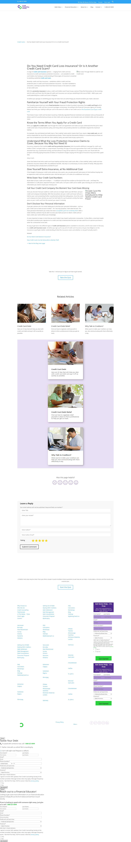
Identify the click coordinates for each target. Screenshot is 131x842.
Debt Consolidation (23, 653)
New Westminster (22, 629)
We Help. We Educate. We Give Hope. (87, 2)
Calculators (20, 666)
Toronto (45, 686)
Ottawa (45, 684)
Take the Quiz (65, 277)
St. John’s (71, 674)
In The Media (21, 614)
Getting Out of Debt (23, 645)
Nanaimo (20, 636)
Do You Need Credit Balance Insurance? (39, 237)
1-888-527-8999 (23, 1)
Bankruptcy (20, 657)
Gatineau (45, 700)
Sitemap (19, 673)
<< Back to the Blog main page (36, 243)
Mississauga (46, 688)
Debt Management (23, 651)
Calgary (19, 686)
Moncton (70, 655)
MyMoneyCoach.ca (23, 675)
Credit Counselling (22, 610)
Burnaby (19, 627)
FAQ (18, 664)
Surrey (19, 632)
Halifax (70, 668)
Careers (19, 618)
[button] (113, 2)
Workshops (20, 669)
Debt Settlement (22, 649)
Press (28, 614)
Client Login (107, 2)
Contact (98, 7)
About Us (83, 7)
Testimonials (21, 612)
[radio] (104, 649)
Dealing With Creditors (24, 647)
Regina (19, 694)
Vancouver (20, 625)
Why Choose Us (22, 606)
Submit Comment (29, 547)
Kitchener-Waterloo (48, 693)
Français (100, 2)
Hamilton (45, 690)
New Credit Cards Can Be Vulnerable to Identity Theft (43, 240)
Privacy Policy (60, 722)
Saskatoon (20, 692)
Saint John (71, 657)
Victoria (19, 634)
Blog (92, 7)
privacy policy (35, 781)
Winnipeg (20, 699)
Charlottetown (72, 663)
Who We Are (21, 608)
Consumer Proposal (23, 655)
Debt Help (58, 7)
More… (76, 724)
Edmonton (20, 684)
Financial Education (71, 7)
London (45, 695)
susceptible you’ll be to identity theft (67, 210)
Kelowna (19, 638)
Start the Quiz (65, 587)
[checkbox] (103, 651)
